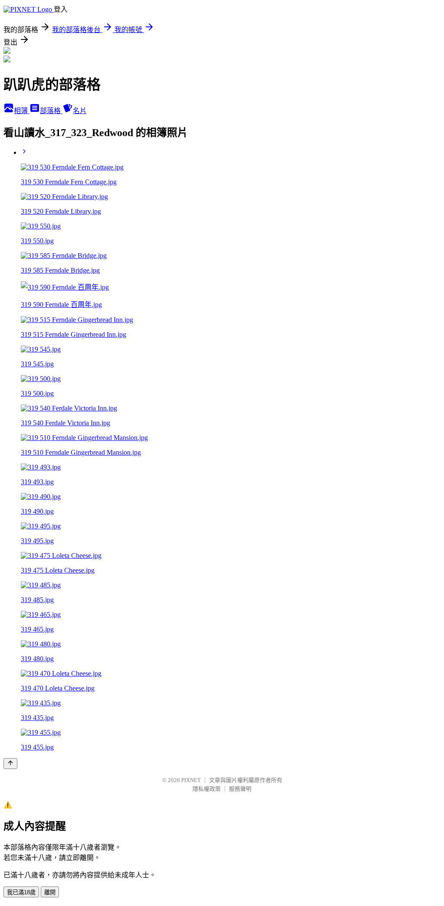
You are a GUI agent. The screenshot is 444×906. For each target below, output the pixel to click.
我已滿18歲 (21, 892)
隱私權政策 (207, 788)
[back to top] (10, 763)
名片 (80, 110)
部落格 (51, 110)
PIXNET (191, 780)
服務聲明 (240, 788)
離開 (50, 892)
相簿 (21, 110)
